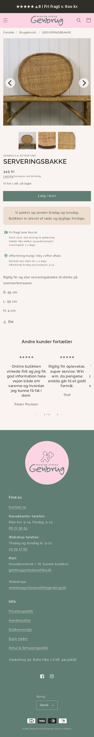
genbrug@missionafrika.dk (30, 570)
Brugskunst (27, 32)
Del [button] (11, 322)
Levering (8, 176)
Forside (8, 32)
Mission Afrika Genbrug (41, 729)
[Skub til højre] (57, 414)
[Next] (84, 83)
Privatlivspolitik (21, 611)
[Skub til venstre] (37, 414)
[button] (5, 20)
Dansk (44, 705)
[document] (47, 82)
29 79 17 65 (18, 549)
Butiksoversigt (20, 630)
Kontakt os (17, 507)
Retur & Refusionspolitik (28, 648)
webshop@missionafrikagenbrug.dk (37, 588)
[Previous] (10, 83)
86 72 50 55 (18, 528)
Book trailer (18, 639)
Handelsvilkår (20, 620)
